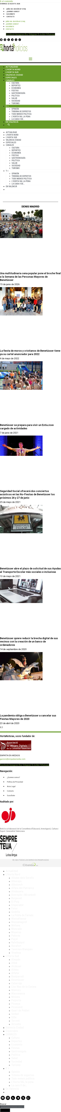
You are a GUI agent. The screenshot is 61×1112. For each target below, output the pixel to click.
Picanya (15, 1003)
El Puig (15, 901)
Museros (16, 932)
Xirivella (16, 1024)
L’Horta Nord (13, 69)
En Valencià (12, 122)
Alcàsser (16, 966)
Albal (14, 963)
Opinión (15, 109)
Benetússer (17, 980)
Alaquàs (15, 959)
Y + (7, 106)
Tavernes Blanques (22, 949)
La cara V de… (17, 119)
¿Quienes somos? (13, 11)
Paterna (15, 935)
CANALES (11, 1034)
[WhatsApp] (19, 39)
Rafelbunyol (18, 942)
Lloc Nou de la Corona (23, 986)
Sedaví (15, 1014)
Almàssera (17, 891)
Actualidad (12, 66)
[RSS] (8, 39)
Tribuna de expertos (21, 111)
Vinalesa (16, 952)
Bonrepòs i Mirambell (23, 894)
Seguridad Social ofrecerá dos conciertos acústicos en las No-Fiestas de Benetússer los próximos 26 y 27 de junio (27, 494)
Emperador (17, 905)
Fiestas (15, 90)
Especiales (11, 77)
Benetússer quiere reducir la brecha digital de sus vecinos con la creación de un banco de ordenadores (29, 641)
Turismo (15, 103)
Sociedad (15, 101)
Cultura (15, 83)
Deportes (15, 85)
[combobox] (12, 1106)
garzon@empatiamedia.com (12, 759)
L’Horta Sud (12, 72)
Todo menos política (21, 114)
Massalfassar (18, 918)
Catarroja (16, 983)
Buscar (9, 124)
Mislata (15, 997)
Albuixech (17, 884)
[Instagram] (5, 39)
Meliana (15, 925)
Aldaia (14, 969)
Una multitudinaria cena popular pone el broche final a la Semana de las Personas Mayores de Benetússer (30, 276)
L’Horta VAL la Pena (20, 116)
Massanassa (18, 993)
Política (15, 96)
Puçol (14, 939)
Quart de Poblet (20, 1010)
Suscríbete (10, 14)
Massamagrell (19, 922)
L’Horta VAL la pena (22, 1082)
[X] (16, 39)
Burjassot (16, 898)
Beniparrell (17, 976)
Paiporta (16, 1000)
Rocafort (16, 946)
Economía (16, 88)
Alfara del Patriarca (22, 888)
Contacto (10, 17)
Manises (16, 990)
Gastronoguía (18, 93)
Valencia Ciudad (14, 74)
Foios (14, 908)
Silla (13, 1017)
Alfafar (15, 973)
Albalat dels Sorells (22, 877)
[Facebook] (1, 39)
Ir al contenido (6, 1)
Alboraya (16, 881)
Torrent (15, 1020)
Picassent (17, 1007)
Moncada (16, 929)
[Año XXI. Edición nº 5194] (16, 9)
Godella (15, 912)
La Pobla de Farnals (22, 915)
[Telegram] (12, 39)
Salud (14, 98)
